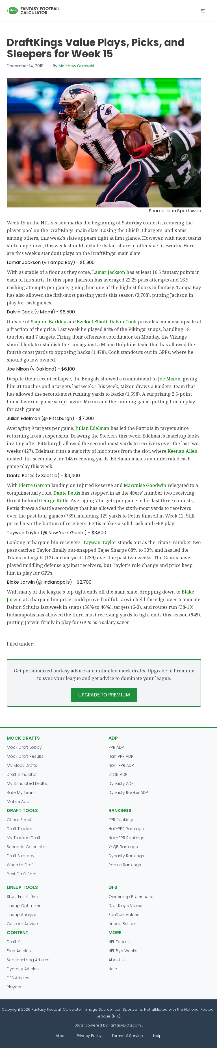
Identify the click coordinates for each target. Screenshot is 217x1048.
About (61, 1035)
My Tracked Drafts (25, 838)
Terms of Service (127, 1035)
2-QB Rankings (123, 847)
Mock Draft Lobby (24, 747)
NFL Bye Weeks (122, 951)
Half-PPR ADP (120, 756)
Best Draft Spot (22, 874)
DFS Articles (18, 978)
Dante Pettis (66, 493)
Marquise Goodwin (145, 485)
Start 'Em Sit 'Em (22, 896)
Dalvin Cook (123, 321)
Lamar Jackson (108, 272)
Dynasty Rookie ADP (128, 792)
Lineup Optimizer (23, 905)
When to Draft (20, 865)
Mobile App (18, 801)
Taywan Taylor (99, 542)
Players (14, 987)
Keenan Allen (183, 451)
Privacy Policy (89, 1035)
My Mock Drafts (22, 765)
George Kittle (53, 500)
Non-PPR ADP (121, 765)
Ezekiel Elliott (92, 321)
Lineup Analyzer (22, 914)
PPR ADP (116, 747)
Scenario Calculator (27, 847)
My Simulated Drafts (27, 783)
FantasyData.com (125, 1025)
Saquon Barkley (48, 321)
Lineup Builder (122, 923)
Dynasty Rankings (126, 856)
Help (112, 969)
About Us (117, 960)
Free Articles (19, 951)
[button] (203, 10)
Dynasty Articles (23, 969)
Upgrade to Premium (104, 694)
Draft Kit (14, 942)
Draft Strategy (20, 856)
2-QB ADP (117, 774)
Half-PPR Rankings (126, 829)
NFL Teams (119, 942)
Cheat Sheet (19, 819)
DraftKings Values (126, 905)
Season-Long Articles (28, 960)
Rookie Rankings (124, 865)
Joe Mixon (169, 378)
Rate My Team (21, 792)
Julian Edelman (92, 428)
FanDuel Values (123, 914)
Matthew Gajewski (76, 66)
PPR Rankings (121, 819)
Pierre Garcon (34, 485)
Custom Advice (22, 923)
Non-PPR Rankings (126, 838)
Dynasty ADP (121, 783)
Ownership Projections (130, 896)
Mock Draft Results (25, 756)
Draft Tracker (19, 829)
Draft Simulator (22, 774)
